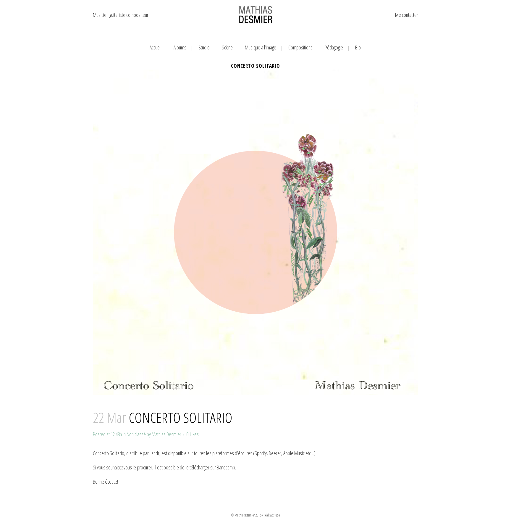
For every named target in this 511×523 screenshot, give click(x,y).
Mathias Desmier (166, 434)
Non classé (136, 434)
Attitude (275, 515)
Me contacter (406, 14)
